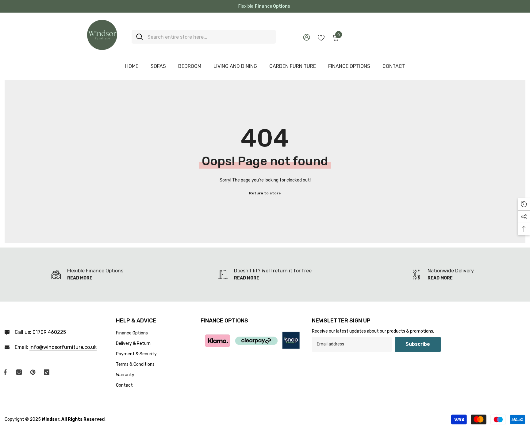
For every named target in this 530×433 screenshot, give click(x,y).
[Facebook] (5, 372)
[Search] (204, 37)
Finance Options (272, 6)
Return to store (265, 193)
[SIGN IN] (306, 37)
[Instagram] (19, 372)
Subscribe (417, 344)
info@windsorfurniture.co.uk (63, 347)
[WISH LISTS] (321, 37)
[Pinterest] (32, 372)
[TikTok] (46, 372)
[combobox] (209, 37)
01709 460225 (49, 332)
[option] (265, 6)
